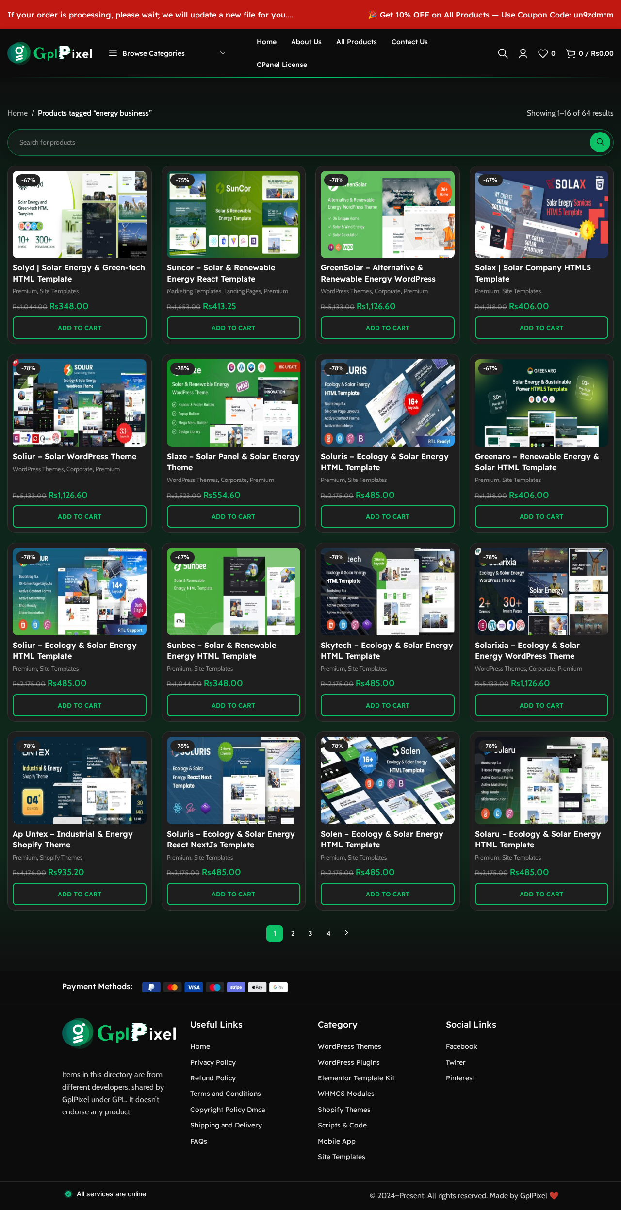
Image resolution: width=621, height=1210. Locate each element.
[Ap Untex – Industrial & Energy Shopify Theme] (79, 780)
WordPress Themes (346, 291)
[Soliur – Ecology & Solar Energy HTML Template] (79, 591)
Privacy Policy (213, 1062)
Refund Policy (213, 1078)
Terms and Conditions (225, 1093)
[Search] (503, 53)
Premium (25, 291)
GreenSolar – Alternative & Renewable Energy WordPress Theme (378, 278)
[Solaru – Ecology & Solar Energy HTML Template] (542, 780)
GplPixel (75, 1099)
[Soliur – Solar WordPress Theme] (79, 403)
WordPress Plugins (349, 1062)
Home (17, 112)
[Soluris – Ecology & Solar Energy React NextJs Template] (234, 780)
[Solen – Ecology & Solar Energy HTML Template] (388, 780)
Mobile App (337, 1141)
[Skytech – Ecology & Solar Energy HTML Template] (388, 591)
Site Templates (59, 291)
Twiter (456, 1062)
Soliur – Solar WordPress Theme (74, 456)
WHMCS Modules (346, 1093)
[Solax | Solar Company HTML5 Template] (542, 214)
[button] (79, 327)
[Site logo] (49, 52)
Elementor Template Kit (356, 1078)
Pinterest (460, 1078)
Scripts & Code (342, 1125)
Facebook (461, 1046)
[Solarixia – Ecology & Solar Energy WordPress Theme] (542, 591)
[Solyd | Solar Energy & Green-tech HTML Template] (79, 214)
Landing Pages (242, 291)
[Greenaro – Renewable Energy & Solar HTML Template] (542, 403)
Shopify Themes (61, 857)
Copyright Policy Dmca (227, 1109)
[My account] (523, 53)
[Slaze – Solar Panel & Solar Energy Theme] (234, 403)
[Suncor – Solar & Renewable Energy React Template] (234, 214)
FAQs (198, 1141)
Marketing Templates (194, 291)
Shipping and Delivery (226, 1125)
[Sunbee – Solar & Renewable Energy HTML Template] (234, 591)
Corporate (388, 291)
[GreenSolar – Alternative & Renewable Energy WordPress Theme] (388, 214)
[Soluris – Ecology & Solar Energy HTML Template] (388, 403)
